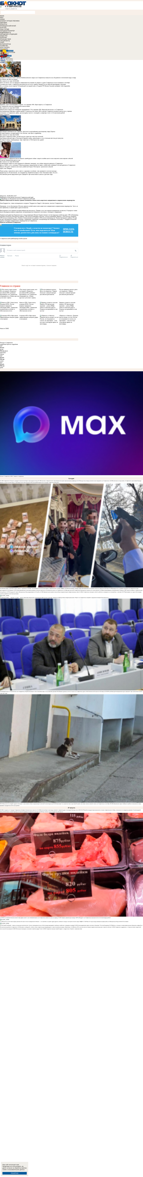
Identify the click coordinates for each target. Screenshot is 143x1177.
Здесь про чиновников (6, 60)
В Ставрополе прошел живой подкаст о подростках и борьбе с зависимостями (63, 928)
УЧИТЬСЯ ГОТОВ (10, 52)
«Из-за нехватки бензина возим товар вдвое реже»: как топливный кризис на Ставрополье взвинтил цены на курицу (30, 917)
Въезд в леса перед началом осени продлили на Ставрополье (95, 480)
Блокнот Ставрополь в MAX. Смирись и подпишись (12, 476)
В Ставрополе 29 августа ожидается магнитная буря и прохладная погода (20, 480)
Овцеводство (17, 238)
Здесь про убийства (6, 141)
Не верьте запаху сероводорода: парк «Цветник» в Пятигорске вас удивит (22, 140)
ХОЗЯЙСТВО (4, 46)
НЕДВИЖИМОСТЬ (5, 32)
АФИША (2, 19)
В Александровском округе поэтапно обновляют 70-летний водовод (93, 925)
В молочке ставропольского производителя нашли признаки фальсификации (59, 480)
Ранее (17, 256)
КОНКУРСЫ (3, 24)
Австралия (24, 238)
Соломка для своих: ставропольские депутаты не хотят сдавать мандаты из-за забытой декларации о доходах (33, 84)
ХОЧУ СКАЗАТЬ (5, 47)
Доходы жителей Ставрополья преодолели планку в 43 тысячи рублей (82, 590)
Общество (3, 196)
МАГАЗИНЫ (9, 59)
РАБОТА (10, 51)
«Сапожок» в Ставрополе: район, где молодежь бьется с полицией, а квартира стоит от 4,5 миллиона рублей (32, 113)
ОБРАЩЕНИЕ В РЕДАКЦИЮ (8, 34)
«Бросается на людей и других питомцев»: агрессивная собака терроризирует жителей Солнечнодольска (28, 803)
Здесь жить (3, 87)
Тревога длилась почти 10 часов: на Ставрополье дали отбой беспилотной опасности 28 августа (82, 691)
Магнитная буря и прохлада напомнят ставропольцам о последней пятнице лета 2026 (60, 810)
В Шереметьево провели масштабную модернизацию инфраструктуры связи (61, 592)
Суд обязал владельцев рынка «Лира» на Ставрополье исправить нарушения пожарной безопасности (84, 597)
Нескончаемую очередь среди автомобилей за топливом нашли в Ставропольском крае (88, 588)
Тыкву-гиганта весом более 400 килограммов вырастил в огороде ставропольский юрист (38, 482)
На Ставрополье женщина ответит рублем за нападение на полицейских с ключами (102, 592)
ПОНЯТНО (14, 1173)
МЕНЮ (2, 16)
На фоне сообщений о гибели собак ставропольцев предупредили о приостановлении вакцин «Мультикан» (45, 927)
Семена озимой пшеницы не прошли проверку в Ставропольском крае (22, 811)
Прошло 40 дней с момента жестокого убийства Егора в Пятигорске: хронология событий (26, 167)
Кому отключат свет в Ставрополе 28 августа (52, 811)
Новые (2, 256)
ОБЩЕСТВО (3, 36)
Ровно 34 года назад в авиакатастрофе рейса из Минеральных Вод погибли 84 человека (107, 921)
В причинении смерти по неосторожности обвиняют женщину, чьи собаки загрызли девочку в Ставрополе (31, 163)
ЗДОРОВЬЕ (3, 22)
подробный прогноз (5, 344)
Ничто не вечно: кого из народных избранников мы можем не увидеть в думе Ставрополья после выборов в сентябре (35, 82)
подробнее (15, 344)
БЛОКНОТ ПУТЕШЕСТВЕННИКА (10, 21)
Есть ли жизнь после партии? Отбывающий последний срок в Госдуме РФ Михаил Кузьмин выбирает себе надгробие (35, 86)
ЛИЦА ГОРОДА (4, 29)
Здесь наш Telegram (6, 168)
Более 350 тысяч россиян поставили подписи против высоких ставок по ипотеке (92, 927)
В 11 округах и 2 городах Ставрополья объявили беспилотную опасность (20, 810)
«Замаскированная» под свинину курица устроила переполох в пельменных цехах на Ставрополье (39, 590)
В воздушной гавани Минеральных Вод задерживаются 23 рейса (24, 592)
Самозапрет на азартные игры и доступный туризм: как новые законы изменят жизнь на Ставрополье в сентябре (83, 803)
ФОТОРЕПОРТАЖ (5, 44)
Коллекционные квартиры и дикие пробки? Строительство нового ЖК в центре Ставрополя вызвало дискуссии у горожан (36, 111)
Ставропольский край (6, 238)
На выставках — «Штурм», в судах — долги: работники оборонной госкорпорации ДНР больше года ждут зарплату (30, 597)
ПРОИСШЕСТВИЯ (5, 39)
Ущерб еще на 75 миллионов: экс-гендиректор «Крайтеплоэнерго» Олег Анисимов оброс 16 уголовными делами (29, 691)
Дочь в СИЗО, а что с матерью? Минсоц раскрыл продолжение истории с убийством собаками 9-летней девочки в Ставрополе (37, 165)
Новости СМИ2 (4, 328)
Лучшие (9, 256)
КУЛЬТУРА (3, 27)
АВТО (1, 17)
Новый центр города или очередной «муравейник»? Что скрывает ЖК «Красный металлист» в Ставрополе (31, 109)
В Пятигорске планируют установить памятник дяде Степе (28, 928)
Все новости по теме (6, 81)
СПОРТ (2, 42)
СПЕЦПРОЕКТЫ (5, 41)
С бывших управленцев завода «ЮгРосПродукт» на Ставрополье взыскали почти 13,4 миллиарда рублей (86, 917)
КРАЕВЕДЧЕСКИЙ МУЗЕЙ (8, 26)
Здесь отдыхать (5, 114)
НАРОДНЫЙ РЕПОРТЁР (7, 31)
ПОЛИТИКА (3, 37)
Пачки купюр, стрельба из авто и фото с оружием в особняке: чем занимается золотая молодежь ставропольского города (31, 588)
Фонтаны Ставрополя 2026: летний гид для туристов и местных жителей (21, 136)
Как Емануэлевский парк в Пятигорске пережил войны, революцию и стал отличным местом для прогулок (31, 138)
